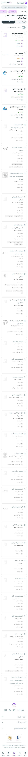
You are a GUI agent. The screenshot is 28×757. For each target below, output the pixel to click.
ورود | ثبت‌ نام (5, 2)
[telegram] (14, 710)
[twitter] (9, 710)
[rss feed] (22, 710)
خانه (25, 755)
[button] (22, 11)
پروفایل (3, 755)
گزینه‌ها (19, 755)
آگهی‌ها (14, 755)
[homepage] (14, 704)
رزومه (8, 755)
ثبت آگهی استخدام (8, 22)
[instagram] (5, 710)
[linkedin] (18, 710)
